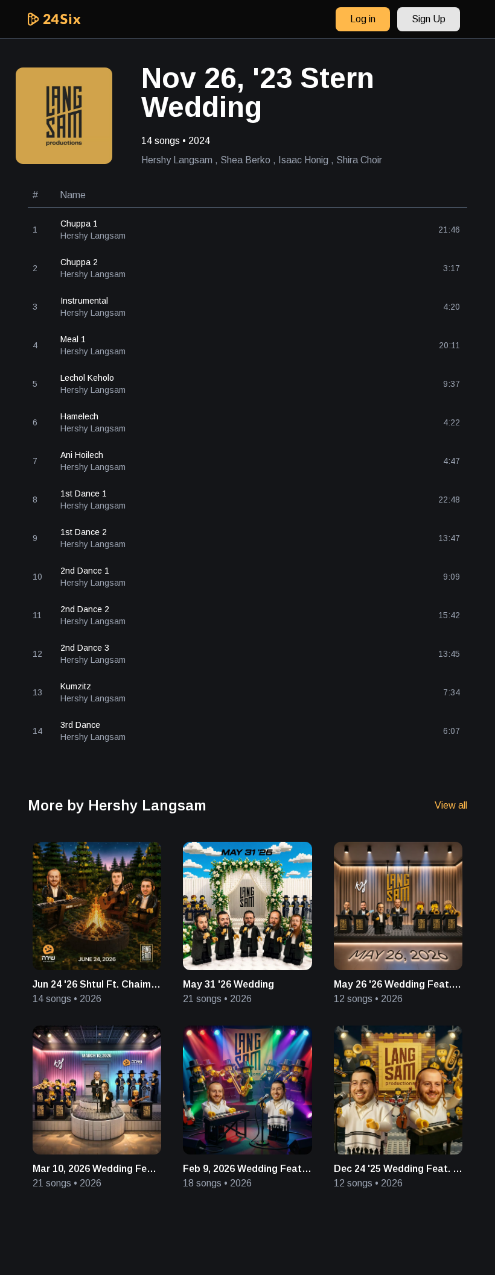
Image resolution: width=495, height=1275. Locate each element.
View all (451, 805)
